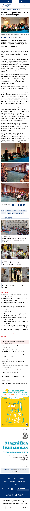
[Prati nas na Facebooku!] (2, 489)
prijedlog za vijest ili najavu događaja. (16, 470)
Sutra (7, 338)
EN (24, 5)
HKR (22, 1)
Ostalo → (13, 338)
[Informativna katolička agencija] (19, 495)
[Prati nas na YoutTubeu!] (12, 489)
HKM (8, 1)
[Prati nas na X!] (9, 489)
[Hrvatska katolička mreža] (9, 495)
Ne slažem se (24, 507)
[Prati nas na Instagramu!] (5, 489)
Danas (2, 338)
